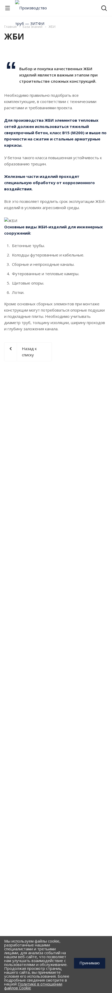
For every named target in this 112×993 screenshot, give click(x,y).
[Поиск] (104, 8)
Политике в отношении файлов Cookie (33, 985)
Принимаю (89, 962)
